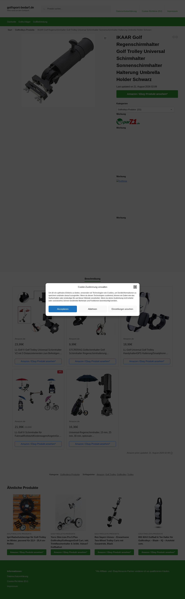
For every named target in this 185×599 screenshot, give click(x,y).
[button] (135, 287)
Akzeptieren (62, 309)
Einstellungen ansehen (122, 309)
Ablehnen (92, 309)
